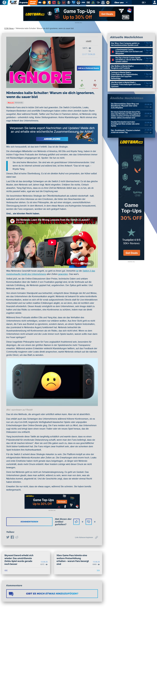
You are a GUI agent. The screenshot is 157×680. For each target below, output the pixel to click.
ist (77, 271)
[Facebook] (12, 537)
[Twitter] (7, 537)
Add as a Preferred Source (88, 68)
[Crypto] (43, 2)
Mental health (33, 2)
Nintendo (19, 102)
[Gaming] (39, 2)
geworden (63, 274)
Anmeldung (52, 139)
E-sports (23, 2)
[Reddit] (16, 537)
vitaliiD (88, 41)
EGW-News (9, 28)
